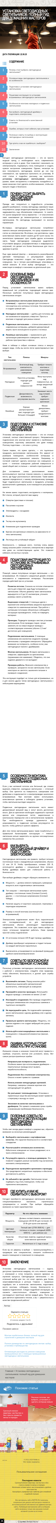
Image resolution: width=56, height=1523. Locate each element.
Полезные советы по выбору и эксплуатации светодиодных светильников (28, 136)
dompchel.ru (32, 1522)
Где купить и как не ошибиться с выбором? (27, 143)
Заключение (14, 149)
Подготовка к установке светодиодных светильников (25, 88)
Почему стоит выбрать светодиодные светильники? (25, 71)
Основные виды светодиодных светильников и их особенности (29, 79)
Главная (9, 1371)
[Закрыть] (2, 1521)
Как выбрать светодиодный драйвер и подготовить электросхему (25, 113)
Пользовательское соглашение (32, 1472)
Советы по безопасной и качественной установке (25, 121)
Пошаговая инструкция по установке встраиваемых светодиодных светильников (27, 96)
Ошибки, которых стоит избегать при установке (29, 129)
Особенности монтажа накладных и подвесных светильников (29, 104)
